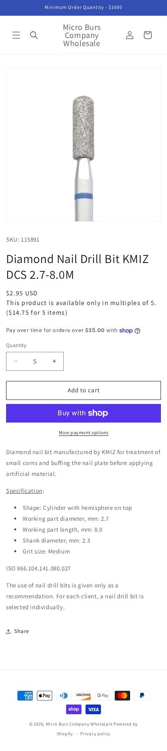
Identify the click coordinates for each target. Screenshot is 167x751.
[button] (16, 35)
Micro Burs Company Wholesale (79, 724)
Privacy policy (95, 733)
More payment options (84, 432)
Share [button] (21, 631)
